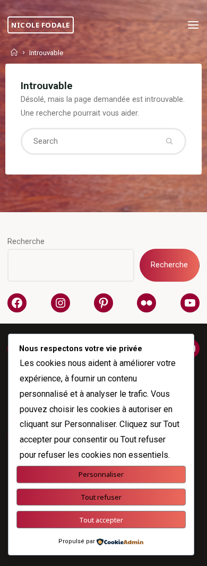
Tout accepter (101, 520)
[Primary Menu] (193, 25)
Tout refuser (101, 497)
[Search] (169, 141)
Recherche (26, 241)
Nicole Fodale (40, 25)
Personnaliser (101, 474)
